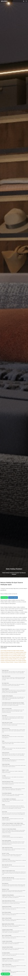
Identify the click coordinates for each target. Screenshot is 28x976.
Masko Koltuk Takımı (13, 736)
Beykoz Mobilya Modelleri (13, 971)
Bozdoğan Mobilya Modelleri (17, 650)
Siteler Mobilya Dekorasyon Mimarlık (13, 902)
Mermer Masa (13, 813)
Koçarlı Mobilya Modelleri (14, 657)
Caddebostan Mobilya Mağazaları (13, 896)
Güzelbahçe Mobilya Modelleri (13, 931)
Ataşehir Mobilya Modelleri (14, 965)
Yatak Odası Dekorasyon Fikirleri (13, 782)
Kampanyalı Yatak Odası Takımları (14, 879)
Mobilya (13, 806)
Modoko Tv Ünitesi (12, 771)
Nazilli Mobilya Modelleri (10, 660)
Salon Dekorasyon (13, 884)
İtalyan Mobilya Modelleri (13, 842)
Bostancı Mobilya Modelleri (14, 919)
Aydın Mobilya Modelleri (6, 650)
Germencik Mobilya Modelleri (15, 653)
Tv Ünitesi (13, 777)
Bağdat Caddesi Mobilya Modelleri (13, 925)
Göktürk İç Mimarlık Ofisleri (13, 710)
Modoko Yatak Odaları (13, 765)
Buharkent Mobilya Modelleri (7, 652)
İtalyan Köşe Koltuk (12, 818)
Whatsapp (4, 597)
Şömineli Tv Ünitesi (12, 854)
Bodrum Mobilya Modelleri (13, 936)
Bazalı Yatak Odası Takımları (13, 866)
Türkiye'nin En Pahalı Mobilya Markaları (13, 831)
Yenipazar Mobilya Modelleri (20, 662)
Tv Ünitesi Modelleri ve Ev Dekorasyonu (12, 800)
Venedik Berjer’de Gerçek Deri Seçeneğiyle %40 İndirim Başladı (13, 704)
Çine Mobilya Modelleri (18, 652)
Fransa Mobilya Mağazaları (12, 794)
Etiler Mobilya (13, 717)
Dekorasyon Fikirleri (13, 890)
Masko (13, 742)
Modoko (14, 748)
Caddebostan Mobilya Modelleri (13, 959)
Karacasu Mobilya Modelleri (15, 655)
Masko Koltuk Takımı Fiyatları (13, 723)
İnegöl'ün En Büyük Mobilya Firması (14, 872)
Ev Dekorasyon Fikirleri (14, 860)
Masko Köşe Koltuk (13, 671)
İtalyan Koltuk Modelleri (13, 678)
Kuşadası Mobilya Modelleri (11, 658)
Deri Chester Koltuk (13, 684)
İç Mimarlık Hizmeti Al (12, 837)
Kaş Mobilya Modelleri (13, 954)
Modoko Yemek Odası (13, 759)
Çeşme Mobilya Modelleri (13, 913)
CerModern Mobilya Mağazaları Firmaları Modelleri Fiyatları (13, 824)
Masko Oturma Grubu (13, 730)
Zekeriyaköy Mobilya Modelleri (13, 948)
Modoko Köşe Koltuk (13, 754)
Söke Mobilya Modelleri (21, 660)
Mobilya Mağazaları (14, 691)
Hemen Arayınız (13, 597)
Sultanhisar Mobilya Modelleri (7, 662)
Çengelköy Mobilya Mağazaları (13, 697)
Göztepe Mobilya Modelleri (13, 907)
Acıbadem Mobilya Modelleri (13, 942)
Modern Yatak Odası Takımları (13, 848)
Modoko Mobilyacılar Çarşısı (13, 788)
